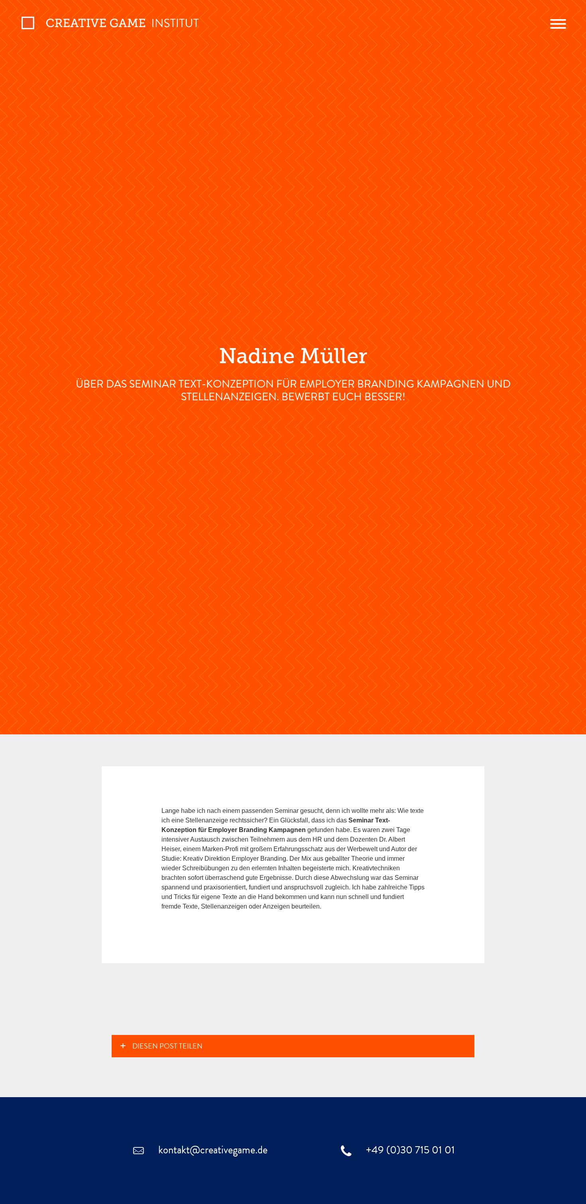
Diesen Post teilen (167, 1047)
